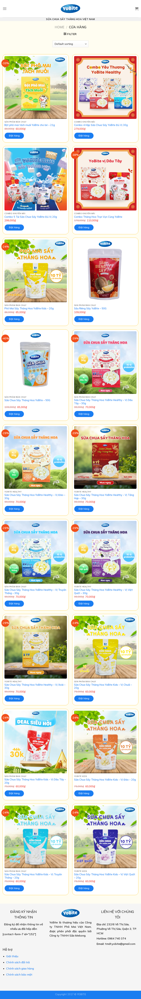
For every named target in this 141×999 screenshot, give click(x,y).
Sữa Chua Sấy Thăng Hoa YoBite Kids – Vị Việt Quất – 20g (104, 876)
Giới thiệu (12, 956)
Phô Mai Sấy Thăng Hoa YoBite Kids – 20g (29, 308)
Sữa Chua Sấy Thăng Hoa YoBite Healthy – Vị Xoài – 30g (34, 686)
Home (59, 27)
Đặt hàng (14, 135)
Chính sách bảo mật (19, 974)
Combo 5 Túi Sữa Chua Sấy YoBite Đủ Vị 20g (30, 216)
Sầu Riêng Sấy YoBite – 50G (90, 308)
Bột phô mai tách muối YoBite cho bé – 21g (29, 125)
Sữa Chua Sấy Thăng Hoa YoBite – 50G (27, 400)
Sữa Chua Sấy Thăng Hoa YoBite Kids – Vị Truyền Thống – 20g (33, 876)
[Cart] (136, 8)
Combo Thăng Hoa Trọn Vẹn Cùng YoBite (98, 216)
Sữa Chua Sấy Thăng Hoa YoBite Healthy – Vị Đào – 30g (34, 496)
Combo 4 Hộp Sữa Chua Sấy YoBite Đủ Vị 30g (101, 125)
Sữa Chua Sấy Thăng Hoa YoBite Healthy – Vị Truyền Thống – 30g (35, 591)
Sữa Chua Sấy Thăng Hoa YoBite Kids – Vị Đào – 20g (105, 779)
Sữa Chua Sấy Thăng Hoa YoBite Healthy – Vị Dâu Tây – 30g (103, 402)
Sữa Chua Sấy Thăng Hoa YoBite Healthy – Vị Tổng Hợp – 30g (104, 496)
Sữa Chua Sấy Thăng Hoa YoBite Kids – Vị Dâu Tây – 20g (35, 781)
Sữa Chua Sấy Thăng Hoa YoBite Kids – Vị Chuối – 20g (103, 686)
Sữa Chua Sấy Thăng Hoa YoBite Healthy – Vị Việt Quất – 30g (103, 591)
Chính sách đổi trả (18, 962)
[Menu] (5, 8)
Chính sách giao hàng (20, 968)
